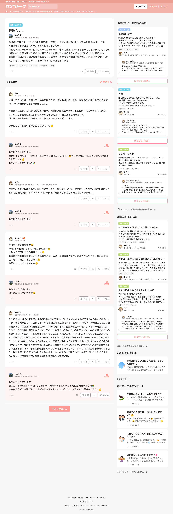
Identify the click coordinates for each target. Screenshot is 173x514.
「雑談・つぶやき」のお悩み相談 (37, 11)
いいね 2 (105, 198)
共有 (92, 71)
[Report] (81, 71)
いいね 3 (105, 131)
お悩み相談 (16, 11)
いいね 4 (105, 71)
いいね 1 (105, 168)
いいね (106, 395)
